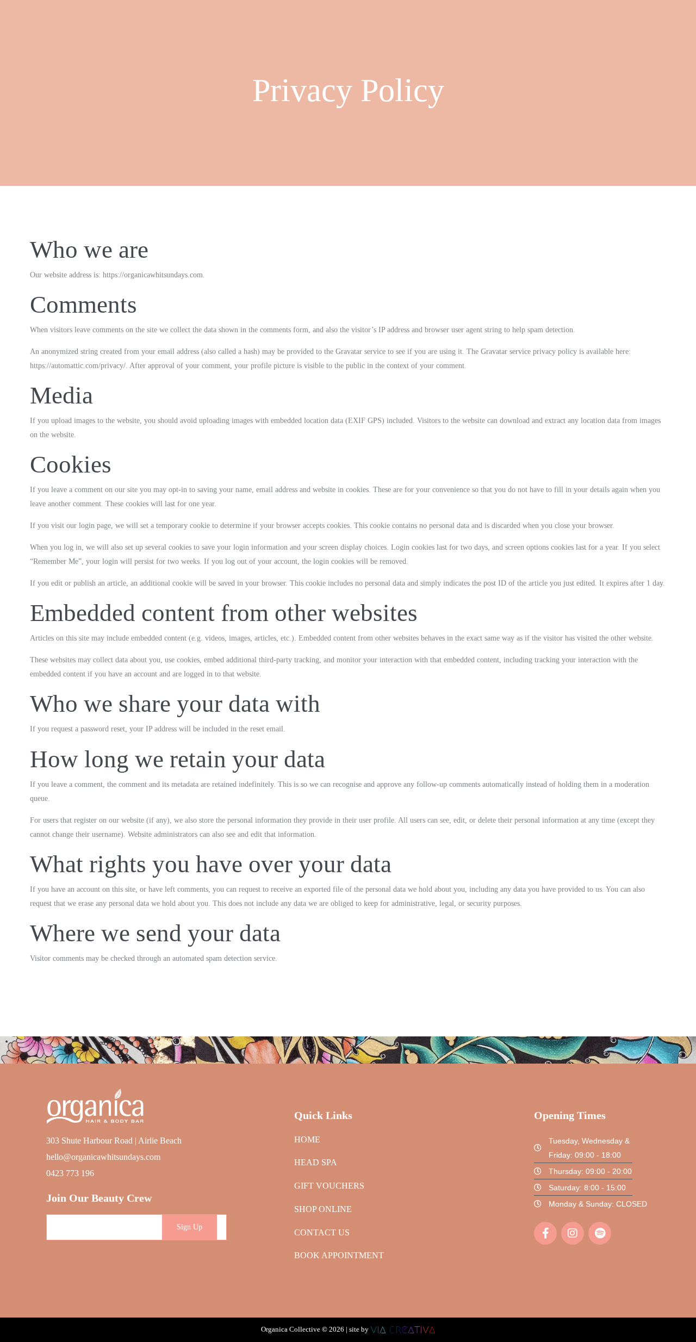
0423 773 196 (70, 1173)
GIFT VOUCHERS (329, 1185)
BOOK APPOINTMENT (339, 1255)
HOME (307, 1139)
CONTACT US (322, 1232)
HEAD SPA (315, 1162)
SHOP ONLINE (323, 1209)
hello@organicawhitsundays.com (103, 1156)
